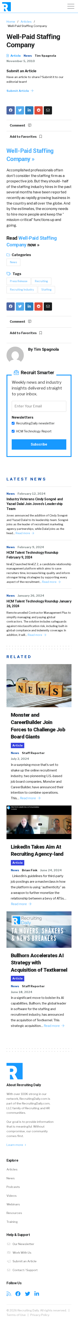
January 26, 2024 (31, 595)
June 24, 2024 (51, 870)
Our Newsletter (23, 1244)
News (28, 55)
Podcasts (13, 1187)
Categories (21, 255)
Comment (18, 125)
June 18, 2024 (21, 992)
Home (10, 21)
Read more (23, 533)
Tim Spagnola (45, 55)
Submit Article (18, 90)
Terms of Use (16, 1315)
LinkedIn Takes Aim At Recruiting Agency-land (37, 850)
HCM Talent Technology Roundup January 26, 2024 (38, 603)
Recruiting (41, 281)
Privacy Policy (39, 1315)
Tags (16, 274)
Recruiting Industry (22, 289)
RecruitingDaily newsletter (35, 423)
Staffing (46, 289)
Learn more (15, 1145)
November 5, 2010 (20, 61)
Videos (11, 1195)
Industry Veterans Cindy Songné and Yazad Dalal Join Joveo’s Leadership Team (34, 504)
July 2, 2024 (20, 758)
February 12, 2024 (32, 493)
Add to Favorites (23, 137)
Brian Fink (29, 870)
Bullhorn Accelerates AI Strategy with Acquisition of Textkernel (39, 963)
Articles (26, 21)
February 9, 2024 (31, 547)
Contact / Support (24, 1270)
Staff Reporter (33, 753)
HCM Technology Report (34, 431)
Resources (14, 1213)
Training (12, 1221)
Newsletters (22, 417)
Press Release (18, 281)
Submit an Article (21, 71)
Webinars (13, 1204)
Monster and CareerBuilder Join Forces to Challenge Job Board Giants (38, 726)
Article (15, 55)
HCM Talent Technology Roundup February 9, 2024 (32, 555)
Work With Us (21, 1252)
